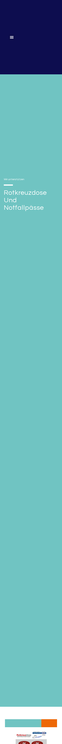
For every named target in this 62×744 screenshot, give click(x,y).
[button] (12, 37)
